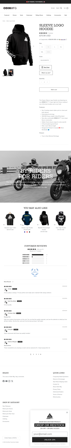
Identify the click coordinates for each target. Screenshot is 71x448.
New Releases (6, 406)
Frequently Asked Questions (60, 376)
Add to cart (54, 89)
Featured (6, 15)
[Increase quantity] (47, 82)
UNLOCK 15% (49, 440)
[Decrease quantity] (40, 82)
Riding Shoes (39, 15)
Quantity (41, 78)
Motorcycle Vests (7, 411)
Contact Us (56, 384)
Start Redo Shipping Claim (60, 381)
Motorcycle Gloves (8, 408)
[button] (43, 33)
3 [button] (36, 354)
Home (4, 21)
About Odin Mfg (57, 386)
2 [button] (33, 354)
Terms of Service (57, 394)
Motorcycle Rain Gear (9, 413)
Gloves (15, 15)
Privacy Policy (57, 389)
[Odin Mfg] (10, 8)
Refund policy (56, 397)
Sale (65, 15)
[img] (7, 286)
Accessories (57, 15)
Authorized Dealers (58, 391)
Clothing (48, 15)
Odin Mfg (8, 442)
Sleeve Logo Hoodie (10, 21)
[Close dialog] (67, 412)
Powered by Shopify (14, 442)
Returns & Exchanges (59, 379)
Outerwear (29, 15)
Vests (21, 15)
